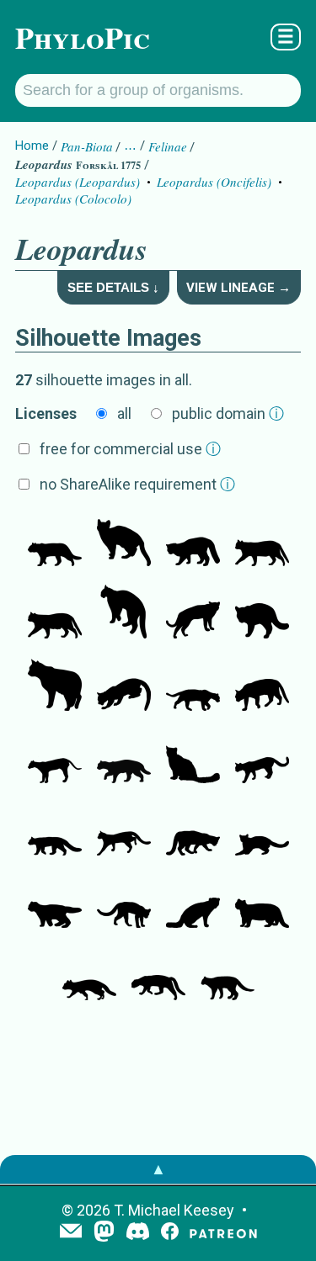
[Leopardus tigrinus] (262, 758)
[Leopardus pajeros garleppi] (227, 975)
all (124, 413)
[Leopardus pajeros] (55, 685)
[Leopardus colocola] (262, 541)
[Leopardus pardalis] (193, 685)
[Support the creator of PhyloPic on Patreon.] (223, 1233)
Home (32, 145)
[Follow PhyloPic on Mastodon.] (104, 1233)
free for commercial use (130, 449)
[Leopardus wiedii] (124, 685)
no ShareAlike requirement (137, 484)
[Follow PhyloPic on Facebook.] (170, 1232)
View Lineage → (238, 287)
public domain (228, 413)
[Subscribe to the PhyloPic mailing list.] (71, 1232)
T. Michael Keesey (174, 1210)
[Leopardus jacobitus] (193, 758)
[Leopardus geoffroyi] (55, 541)
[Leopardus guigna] (193, 541)
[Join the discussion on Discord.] (138, 1232)
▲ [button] (158, 1169)
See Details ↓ (113, 287)
